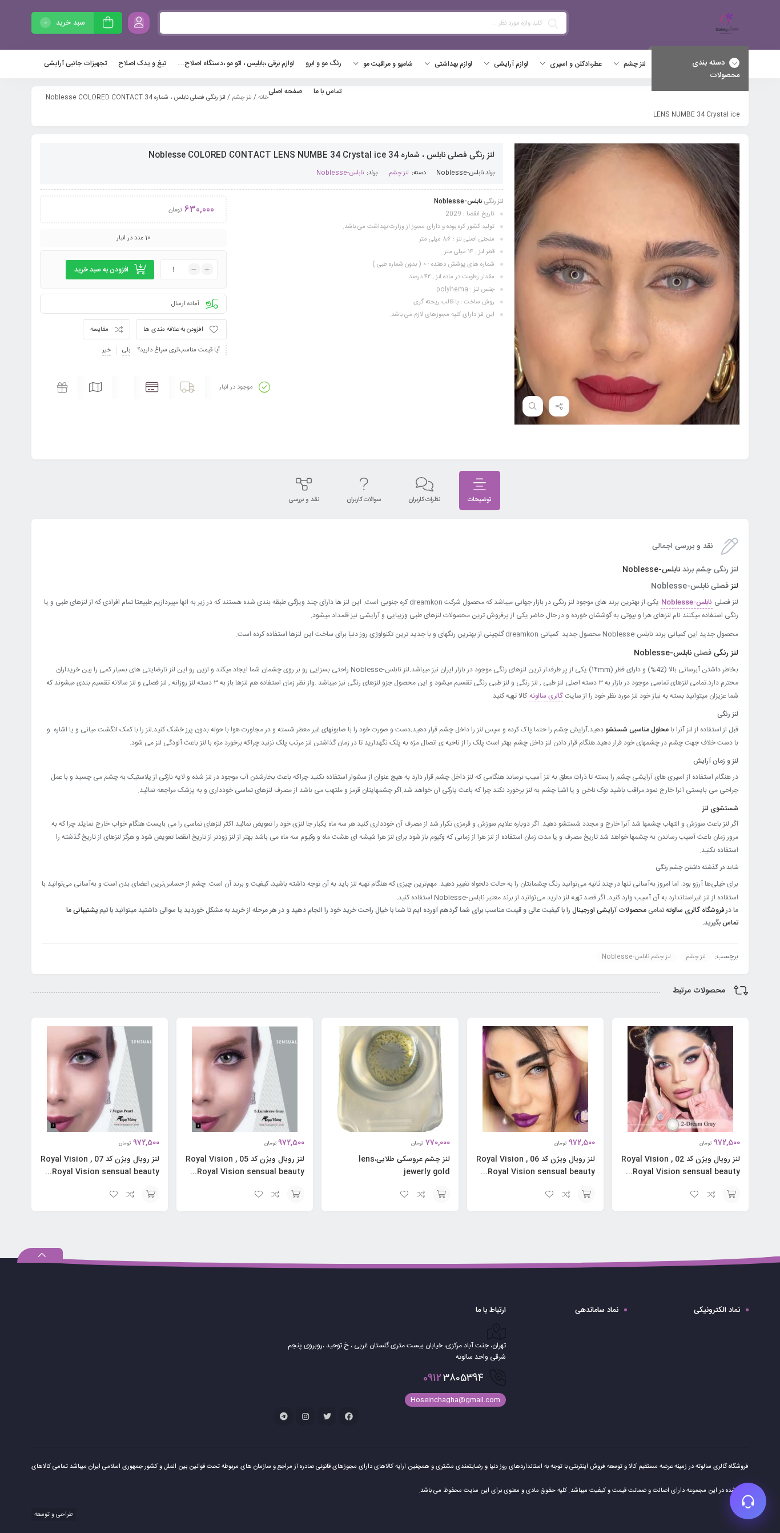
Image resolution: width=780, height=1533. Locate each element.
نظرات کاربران (424, 500)
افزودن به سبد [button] (731, 1194)
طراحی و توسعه (53, 1515)
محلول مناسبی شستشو (637, 729)
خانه (263, 98)
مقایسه (99, 330)
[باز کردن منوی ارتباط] (748, 1501)
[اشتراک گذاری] (559, 406)
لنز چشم (242, 98)
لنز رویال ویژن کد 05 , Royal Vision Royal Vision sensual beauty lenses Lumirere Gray (245, 1172)
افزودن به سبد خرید (101, 269)
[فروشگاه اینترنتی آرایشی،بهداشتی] (726, 25)
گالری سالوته (545, 696)
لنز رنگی (726, 653)
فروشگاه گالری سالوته (696, 910)
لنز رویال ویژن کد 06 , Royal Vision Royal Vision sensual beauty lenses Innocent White (535, 1172)
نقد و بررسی (303, 500)
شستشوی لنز (720, 808)
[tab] (479, 490)
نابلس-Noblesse (460, 173)
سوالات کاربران (364, 500)
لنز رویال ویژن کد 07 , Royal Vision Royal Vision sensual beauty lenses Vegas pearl (100, 1172)
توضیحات (480, 500)
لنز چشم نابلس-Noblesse (636, 957)
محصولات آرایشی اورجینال (609, 910)
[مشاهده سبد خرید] (108, 24)
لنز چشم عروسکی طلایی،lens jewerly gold (404, 1165)
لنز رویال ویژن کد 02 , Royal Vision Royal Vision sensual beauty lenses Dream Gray (680, 1172)
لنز (734, 586)
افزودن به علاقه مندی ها (173, 330)
